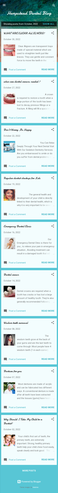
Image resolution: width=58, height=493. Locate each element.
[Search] (54, 5)
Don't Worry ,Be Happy (17, 130)
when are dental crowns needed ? (22, 82)
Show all (48, 24)
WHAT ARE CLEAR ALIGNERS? (24, 33)
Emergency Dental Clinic (17, 226)
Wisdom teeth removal (16, 323)
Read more (47, 69)
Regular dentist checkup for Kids (22, 178)
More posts (29, 470)
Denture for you (13, 371)
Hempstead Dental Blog (29, 13)
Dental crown (11, 275)
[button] (52, 33)
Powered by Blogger (31, 481)
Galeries (36, 487)
